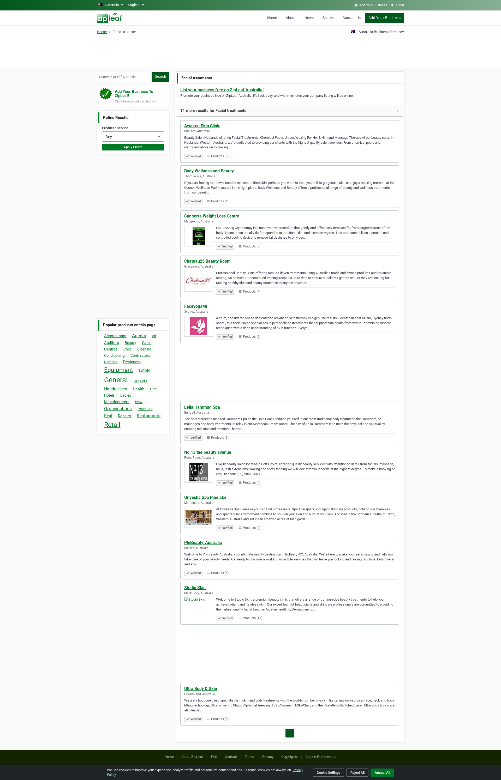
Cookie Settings (328, 773)
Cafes (146, 343)
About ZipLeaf (192, 757)
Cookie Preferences (321, 757)
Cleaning (144, 349)
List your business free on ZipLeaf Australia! (222, 89)
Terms (250, 757)
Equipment (118, 369)
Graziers (140, 381)
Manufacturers (116, 402)
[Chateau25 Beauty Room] (200, 282)
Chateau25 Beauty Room (207, 261)
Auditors (111, 342)
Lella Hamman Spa (202, 407)
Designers (132, 362)
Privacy (268, 757)
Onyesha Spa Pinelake (205, 497)
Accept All (382, 773)
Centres (111, 349)
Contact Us (352, 18)
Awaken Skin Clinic (202, 125)
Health (138, 389)
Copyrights (289, 757)
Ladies (125, 395)
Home (272, 18)
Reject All (357, 773)
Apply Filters (133, 147)
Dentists (110, 362)
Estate (144, 370)
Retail (112, 424)
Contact (231, 757)
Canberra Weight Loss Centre (211, 216)
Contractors (140, 355)
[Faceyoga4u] (200, 327)
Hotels (109, 395)
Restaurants (148, 415)
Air (154, 336)
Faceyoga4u (195, 306)
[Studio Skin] (200, 608)
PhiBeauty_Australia (203, 542)
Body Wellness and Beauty (209, 170)
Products (145, 409)
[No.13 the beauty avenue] (200, 473)
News (309, 18)
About (291, 18)
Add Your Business (384, 18)
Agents (139, 335)
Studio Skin (195, 587)
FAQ (214, 757)
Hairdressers (115, 388)
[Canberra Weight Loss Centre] (200, 237)
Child (127, 349)
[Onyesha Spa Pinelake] (200, 518)
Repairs (124, 416)
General (116, 380)
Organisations (118, 408)
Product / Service (115, 128)
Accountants (115, 336)
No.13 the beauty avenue (207, 452)
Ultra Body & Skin (200, 688)
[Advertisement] (250, 52)
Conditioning (114, 355)
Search (328, 18)
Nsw (138, 402)
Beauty (130, 343)
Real (108, 415)
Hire (153, 389)
